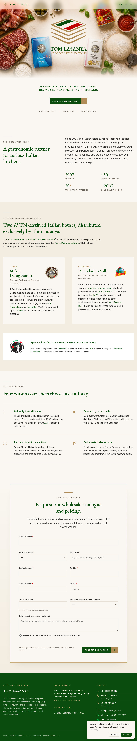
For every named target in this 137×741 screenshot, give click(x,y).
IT (131, 4)
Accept (126, 735)
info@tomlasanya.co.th (111, 710)
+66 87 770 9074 (109, 697)
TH (126, 4)
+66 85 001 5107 (108, 704)
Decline (114, 735)
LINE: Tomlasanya (108, 720)
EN (120, 4)
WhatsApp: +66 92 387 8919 (113, 715)
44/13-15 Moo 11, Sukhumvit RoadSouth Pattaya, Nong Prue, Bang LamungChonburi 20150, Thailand (72, 695)
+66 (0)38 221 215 (109, 691)
